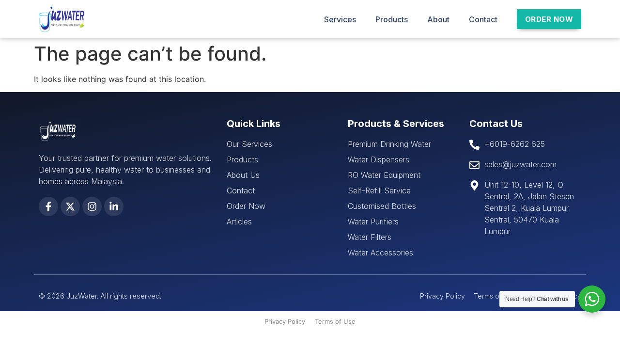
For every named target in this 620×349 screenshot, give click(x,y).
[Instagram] (92, 206)
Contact (483, 19)
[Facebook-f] (48, 206)
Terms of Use (335, 321)
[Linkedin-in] (114, 206)
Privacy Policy (284, 321)
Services (340, 19)
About (438, 19)
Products (391, 19)
